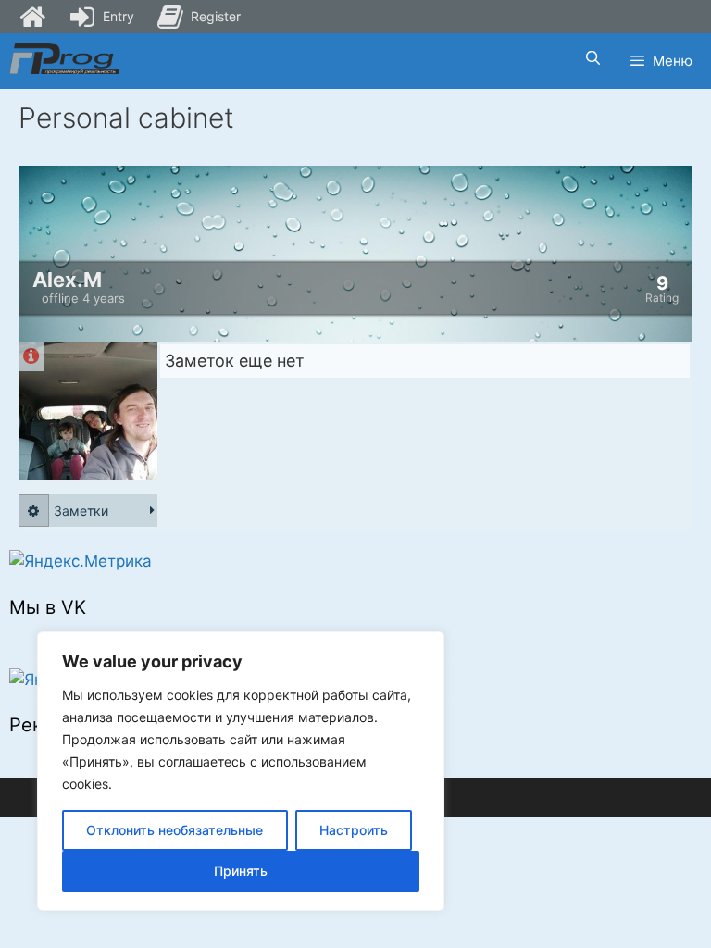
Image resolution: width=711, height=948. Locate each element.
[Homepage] (32, 16)
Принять (241, 871)
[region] (240, 771)
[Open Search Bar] (592, 58)
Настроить (353, 830)
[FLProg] (64, 58)
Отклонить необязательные (174, 830)
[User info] (31, 356)
